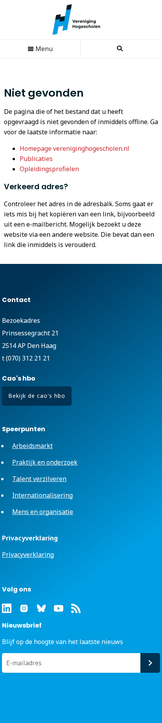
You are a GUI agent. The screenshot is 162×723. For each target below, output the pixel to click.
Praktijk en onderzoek (44, 462)
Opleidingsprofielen (49, 169)
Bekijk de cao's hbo (36, 395)
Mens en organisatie (42, 511)
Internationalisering (42, 495)
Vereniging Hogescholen (80, 19)
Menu (43, 48)
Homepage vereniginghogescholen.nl (74, 148)
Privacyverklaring (28, 554)
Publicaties (36, 158)
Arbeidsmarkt (32, 445)
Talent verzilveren (39, 478)
